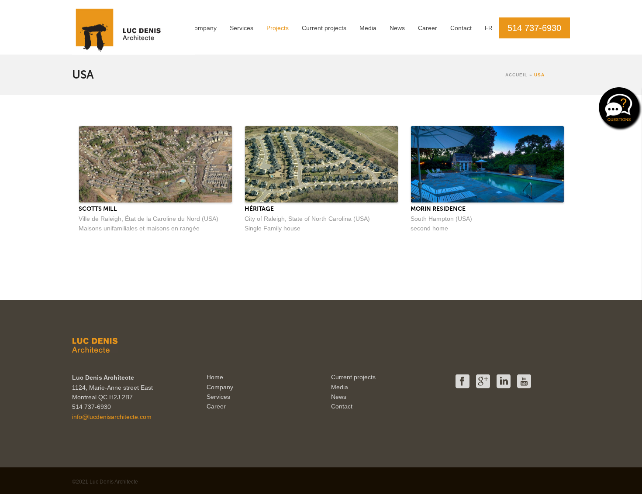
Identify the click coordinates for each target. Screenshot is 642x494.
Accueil (516, 74)
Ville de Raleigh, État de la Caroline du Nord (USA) (148, 218)
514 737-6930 (534, 28)
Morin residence (438, 208)
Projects (277, 27)
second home (429, 228)
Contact (461, 27)
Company (203, 27)
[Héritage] (321, 163)
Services (241, 27)
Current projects (324, 27)
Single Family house (272, 228)
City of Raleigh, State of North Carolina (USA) (307, 218)
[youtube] (524, 381)
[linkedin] (504, 381)
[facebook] (462, 381)
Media (367, 27)
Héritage (259, 208)
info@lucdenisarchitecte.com (112, 416)
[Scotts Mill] (155, 163)
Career (427, 27)
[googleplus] (483, 381)
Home (215, 377)
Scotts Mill (98, 208)
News (397, 27)
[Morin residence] (487, 163)
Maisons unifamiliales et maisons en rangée (139, 228)
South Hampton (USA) (441, 218)
